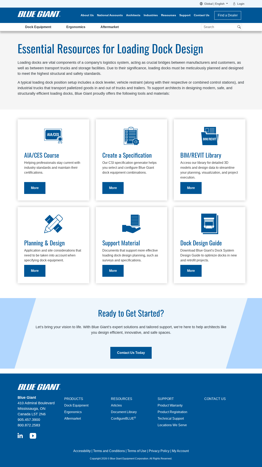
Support (185, 15)
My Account (180, 451)
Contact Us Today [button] (131, 352)
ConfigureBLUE (123, 418)
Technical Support (171, 418)
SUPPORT (166, 399)
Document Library (124, 412)
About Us (87, 15)
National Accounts (110, 15)
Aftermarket (110, 27)
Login (240, 3)
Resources (168, 15)
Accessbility (82, 451)
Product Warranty (170, 405)
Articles (116, 405)
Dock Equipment (38, 27)
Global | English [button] (214, 3)
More (35, 188)
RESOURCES (121, 399)
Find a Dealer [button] (228, 15)
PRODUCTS (73, 399)
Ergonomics (75, 27)
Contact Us (201, 15)
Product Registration (172, 412)
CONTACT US (215, 399)
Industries (151, 15)
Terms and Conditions (109, 451)
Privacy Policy (159, 451)
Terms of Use (136, 451)
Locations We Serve (172, 425)
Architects (133, 15)
